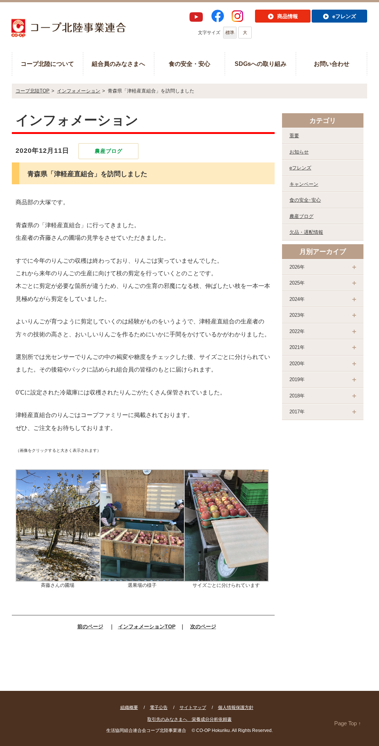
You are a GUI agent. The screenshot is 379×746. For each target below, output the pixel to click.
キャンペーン (303, 184)
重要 (294, 135)
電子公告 (159, 707)
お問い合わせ (331, 64)
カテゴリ (322, 120)
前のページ (90, 626)
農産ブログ (301, 216)
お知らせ (299, 152)
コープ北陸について (47, 64)
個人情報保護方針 (236, 707)
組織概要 (129, 707)
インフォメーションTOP (146, 626)
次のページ (203, 626)
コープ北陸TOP (33, 91)
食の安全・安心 (189, 64)
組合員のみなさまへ (118, 64)
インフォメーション (78, 91)
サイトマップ (193, 707)
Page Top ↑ (347, 723)
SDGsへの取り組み (260, 64)
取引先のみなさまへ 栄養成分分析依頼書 (189, 719)
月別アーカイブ (322, 251)
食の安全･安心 (305, 200)
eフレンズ (300, 168)
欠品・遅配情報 (306, 232)
